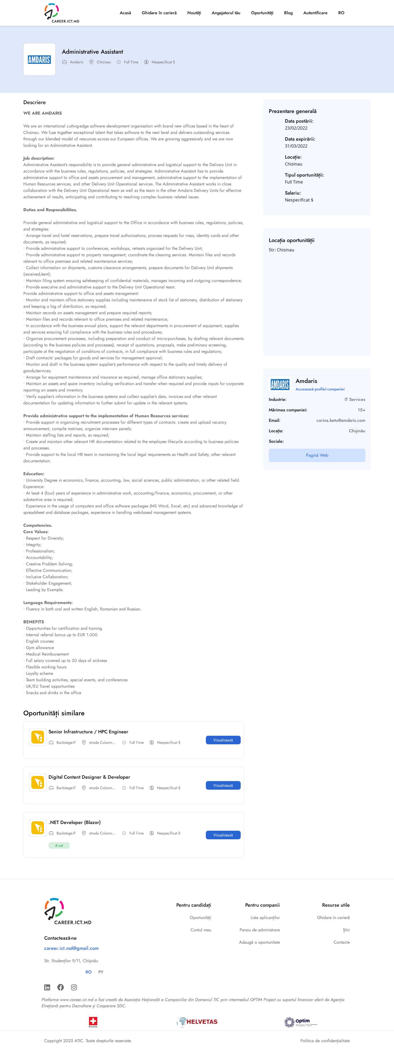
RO (341, 13)
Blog (288, 13)
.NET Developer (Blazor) (75, 822)
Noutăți (194, 13)
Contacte (342, 942)
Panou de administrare (260, 930)
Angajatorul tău (226, 13)
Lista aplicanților (265, 917)
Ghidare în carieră (159, 13)
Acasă (125, 13)
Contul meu (201, 930)
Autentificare (315, 13)
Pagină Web (317, 455)
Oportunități (262, 13)
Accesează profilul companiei (320, 389)
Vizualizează (223, 740)
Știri (346, 930)
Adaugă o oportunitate (259, 942)
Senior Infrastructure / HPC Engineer (88, 731)
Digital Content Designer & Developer (89, 777)
